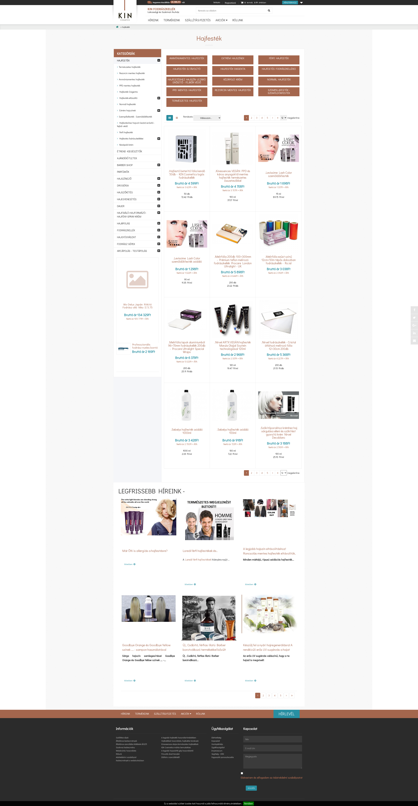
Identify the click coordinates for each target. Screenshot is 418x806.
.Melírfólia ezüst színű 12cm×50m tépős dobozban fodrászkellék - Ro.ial (278, 260)
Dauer (120, 206)
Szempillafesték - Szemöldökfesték (135, 116)
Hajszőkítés (125, 192)
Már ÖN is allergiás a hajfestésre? (145, 551)
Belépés (216, 2)
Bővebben (129, 564)
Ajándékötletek (127, 158)
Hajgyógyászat (126, 237)
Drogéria (123, 185)
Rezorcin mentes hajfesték (131, 73)
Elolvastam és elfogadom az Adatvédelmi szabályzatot (272, 777)
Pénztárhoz (290, 2)
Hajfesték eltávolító (127, 98)
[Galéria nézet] (169, 118)
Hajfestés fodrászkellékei (130, 138)
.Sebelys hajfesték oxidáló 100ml (233, 431)
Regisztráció (230, 3)
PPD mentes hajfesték (129, 85)
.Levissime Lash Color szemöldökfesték (278, 174)
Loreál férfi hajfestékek (198, 559)
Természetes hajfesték (129, 66)
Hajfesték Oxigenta (128, 91)
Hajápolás (123, 223)
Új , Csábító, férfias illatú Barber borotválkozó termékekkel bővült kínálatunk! (204, 649)
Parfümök (123, 171)
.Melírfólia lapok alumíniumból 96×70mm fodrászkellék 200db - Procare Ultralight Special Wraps (186, 347)
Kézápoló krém (125, 144)
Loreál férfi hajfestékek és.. (200, 551)
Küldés (251, 788)
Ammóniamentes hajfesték (131, 79)
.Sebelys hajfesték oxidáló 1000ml (187, 431)
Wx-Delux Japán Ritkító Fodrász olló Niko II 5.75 (137, 305)
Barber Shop (125, 165)
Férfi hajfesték (125, 132)
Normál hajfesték (127, 104)
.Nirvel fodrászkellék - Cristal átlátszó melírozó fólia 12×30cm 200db (278, 346)
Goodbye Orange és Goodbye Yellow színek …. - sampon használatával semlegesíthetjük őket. (146, 649)
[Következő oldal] (272, 118)
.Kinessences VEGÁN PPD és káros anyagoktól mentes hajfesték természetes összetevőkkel (232, 175)
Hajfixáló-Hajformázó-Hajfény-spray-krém (131, 214)
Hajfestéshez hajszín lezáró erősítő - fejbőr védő (136, 124)
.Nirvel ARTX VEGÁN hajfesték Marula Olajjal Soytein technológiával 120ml (233, 346)
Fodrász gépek (126, 244)
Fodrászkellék (126, 230)
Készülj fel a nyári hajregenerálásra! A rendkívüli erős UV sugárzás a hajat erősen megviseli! (267, 649)
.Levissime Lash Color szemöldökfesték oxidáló (187, 259)
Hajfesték (123, 60)
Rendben (248, 803)
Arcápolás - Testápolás (132, 250)
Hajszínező (124, 178)
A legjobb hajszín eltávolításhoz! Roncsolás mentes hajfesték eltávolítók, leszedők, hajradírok (269, 553)
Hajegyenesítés (127, 199)
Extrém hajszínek (127, 110)
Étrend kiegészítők (129, 151)
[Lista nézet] (177, 118)
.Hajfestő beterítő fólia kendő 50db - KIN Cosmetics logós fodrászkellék (187, 174)
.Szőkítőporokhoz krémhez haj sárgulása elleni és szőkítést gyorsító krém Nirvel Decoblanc (278, 432)
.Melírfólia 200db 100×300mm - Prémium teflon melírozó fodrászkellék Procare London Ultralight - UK (233, 261)
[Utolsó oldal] (278, 118)
